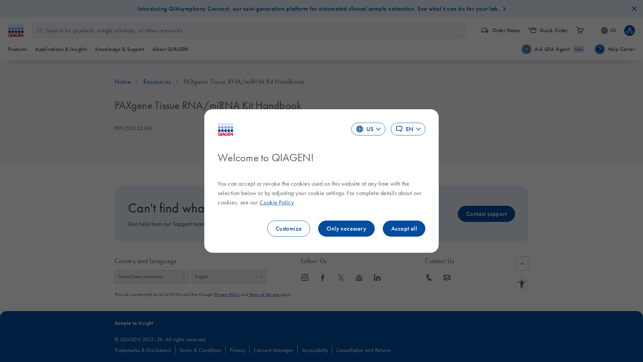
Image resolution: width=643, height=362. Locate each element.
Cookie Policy (277, 202)
